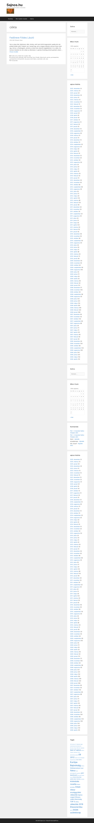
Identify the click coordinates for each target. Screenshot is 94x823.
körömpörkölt (20, 59)
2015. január (73, 137)
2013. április (73, 171)
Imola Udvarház (77, 777)
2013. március (74, 173)
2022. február (74, 104)
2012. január (73, 205)
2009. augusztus (75, 269)
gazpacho (79, 773)
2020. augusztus (75, 111)
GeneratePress (54, 820)
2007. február (74, 337)
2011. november (74, 209)
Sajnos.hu (15, 5)
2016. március (74, 135)
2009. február (74, 283)
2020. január (74, 113)
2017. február (74, 124)
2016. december (75, 129)
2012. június (73, 193)
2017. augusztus (75, 122)
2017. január (73, 126)
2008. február (74, 310)
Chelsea (71, 752)
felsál (81, 768)
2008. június (73, 301)
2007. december (75, 314)
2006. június (73, 354)
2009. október (74, 265)
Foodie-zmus (14, 55)
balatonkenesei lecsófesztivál (75, 746)
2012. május (73, 196)
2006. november (75, 343)
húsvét (71, 777)
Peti (71, 431)
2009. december (75, 260)
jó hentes (82, 779)
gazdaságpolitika (73, 773)
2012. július (73, 191)
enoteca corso (77, 757)
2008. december (75, 287)
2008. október (74, 292)
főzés (77, 770)
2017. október (74, 120)
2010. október (74, 238)
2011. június (73, 220)
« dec (71, 75)
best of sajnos (75, 750)
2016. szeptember (75, 131)
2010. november (75, 236)
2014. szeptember (75, 144)
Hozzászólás (14, 60)
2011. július (73, 218)
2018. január (73, 117)
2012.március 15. (73, 744)
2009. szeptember (75, 267)
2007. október (74, 319)
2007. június (73, 328)
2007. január (73, 339)
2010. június (73, 247)
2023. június (73, 97)
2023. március (74, 99)
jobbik (71, 779)
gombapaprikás (55, 57)
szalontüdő (39, 59)
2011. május (73, 222)
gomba (48, 57)
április (71, 810)
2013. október (74, 160)
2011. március (74, 227)
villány (77, 801)
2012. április (73, 198)
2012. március (74, 200)
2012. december (75, 180)
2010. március (74, 254)
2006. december (75, 341)
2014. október (74, 142)
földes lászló (43, 57)
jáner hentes (77, 779)
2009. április (73, 278)
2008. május (73, 303)
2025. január (74, 93)
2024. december (75, 95)
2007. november (75, 316)
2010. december (75, 234)
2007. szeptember (75, 321)
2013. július (73, 164)
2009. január (74, 285)
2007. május (73, 330)
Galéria (32, 19)
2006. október (74, 345)
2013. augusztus (75, 162)
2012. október (74, 184)
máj (25, 59)
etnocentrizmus (73, 759)
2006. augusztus (75, 350)
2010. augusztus (75, 243)
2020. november (75, 108)
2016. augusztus (75, 133)
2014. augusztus (75, 146)
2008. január (74, 312)
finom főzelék (36, 57)
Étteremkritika (76, 807)
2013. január (73, 178)
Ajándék (77, 439)
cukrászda (75, 752)
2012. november (75, 182)
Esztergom (82, 757)
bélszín (82, 750)
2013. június (73, 167)
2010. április (73, 252)
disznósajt (29, 57)
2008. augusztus (75, 296)
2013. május (73, 169)
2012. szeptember (75, 187)
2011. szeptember (75, 214)
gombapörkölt (13, 59)
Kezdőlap (10, 19)
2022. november (75, 102)
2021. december (75, 106)
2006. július (73, 352)
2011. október (74, 211)
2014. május (73, 149)
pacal (28, 59)
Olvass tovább (14, 52)
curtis (79, 752)
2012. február (74, 202)
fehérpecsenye (75, 768)
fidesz (72, 770)
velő (44, 59)
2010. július (73, 245)
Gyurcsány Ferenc (80, 775)
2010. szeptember (75, 240)
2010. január (73, 258)
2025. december (75, 88)
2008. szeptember (75, 294)
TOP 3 (72, 802)
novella (73, 784)
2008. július (73, 299)
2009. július (73, 272)
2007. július (73, 325)
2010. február (74, 256)
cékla (25, 57)
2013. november (75, 158)
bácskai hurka (14, 57)
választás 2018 (76, 804)
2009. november (75, 263)
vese (47, 59)
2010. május (73, 249)
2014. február (74, 153)
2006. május (73, 357)
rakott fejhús (33, 59)
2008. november (75, 290)
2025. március (74, 90)
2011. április (73, 225)
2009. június (73, 274)
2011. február (74, 229)
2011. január (73, 231)
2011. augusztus (75, 216)
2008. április (73, 305)
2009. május (74, 276)
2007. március (74, 334)
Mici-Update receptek (21, 19)
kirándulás (74, 781)
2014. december (75, 140)
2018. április (73, 115)
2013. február (74, 175)
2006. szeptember (75, 348)
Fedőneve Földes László (22, 37)
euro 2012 (79, 759)
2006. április (73, 359)
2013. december (75, 155)
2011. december (75, 207)
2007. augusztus (75, 323)
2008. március (74, 307)
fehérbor (82, 765)
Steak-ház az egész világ (24, 55)
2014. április (73, 151)
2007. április (73, 332)
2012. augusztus (75, 189)
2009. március (74, 281)
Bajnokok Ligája (80, 744)
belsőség (21, 57)
